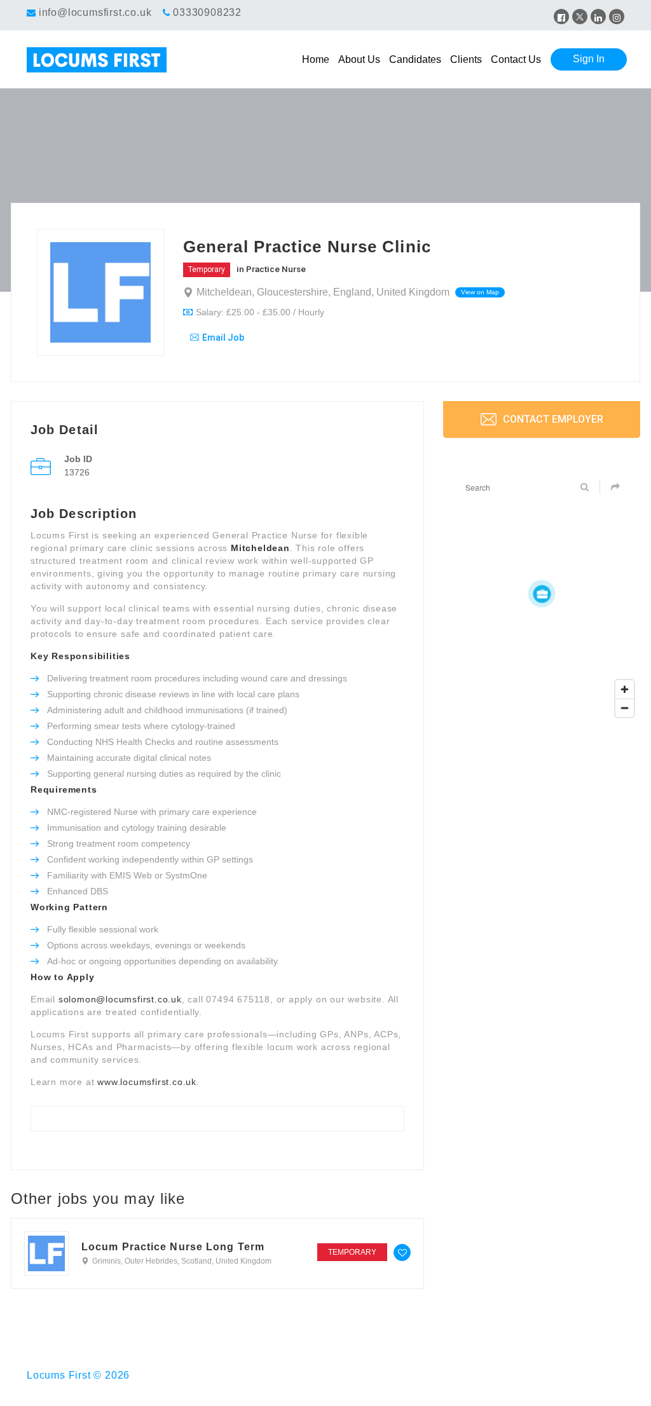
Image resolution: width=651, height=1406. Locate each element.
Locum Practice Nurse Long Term (172, 1247)
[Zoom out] (624, 708)
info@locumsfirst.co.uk (95, 12)
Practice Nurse (276, 269)
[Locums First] (101, 59)
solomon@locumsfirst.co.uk (120, 999)
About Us (359, 59)
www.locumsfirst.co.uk (146, 1082)
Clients (466, 59)
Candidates (415, 59)
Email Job (223, 337)
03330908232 (207, 12)
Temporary (206, 269)
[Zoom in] (624, 689)
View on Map (480, 292)
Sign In (589, 58)
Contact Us (516, 59)
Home (315, 59)
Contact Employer (551, 419)
